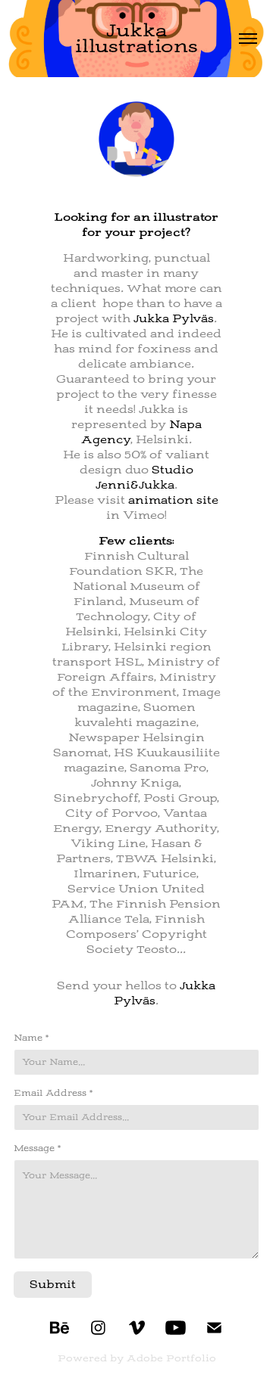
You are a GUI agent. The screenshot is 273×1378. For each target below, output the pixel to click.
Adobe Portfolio (171, 1358)
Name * (31, 1037)
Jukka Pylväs (173, 318)
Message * (37, 1148)
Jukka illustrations (136, 38)
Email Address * (53, 1093)
